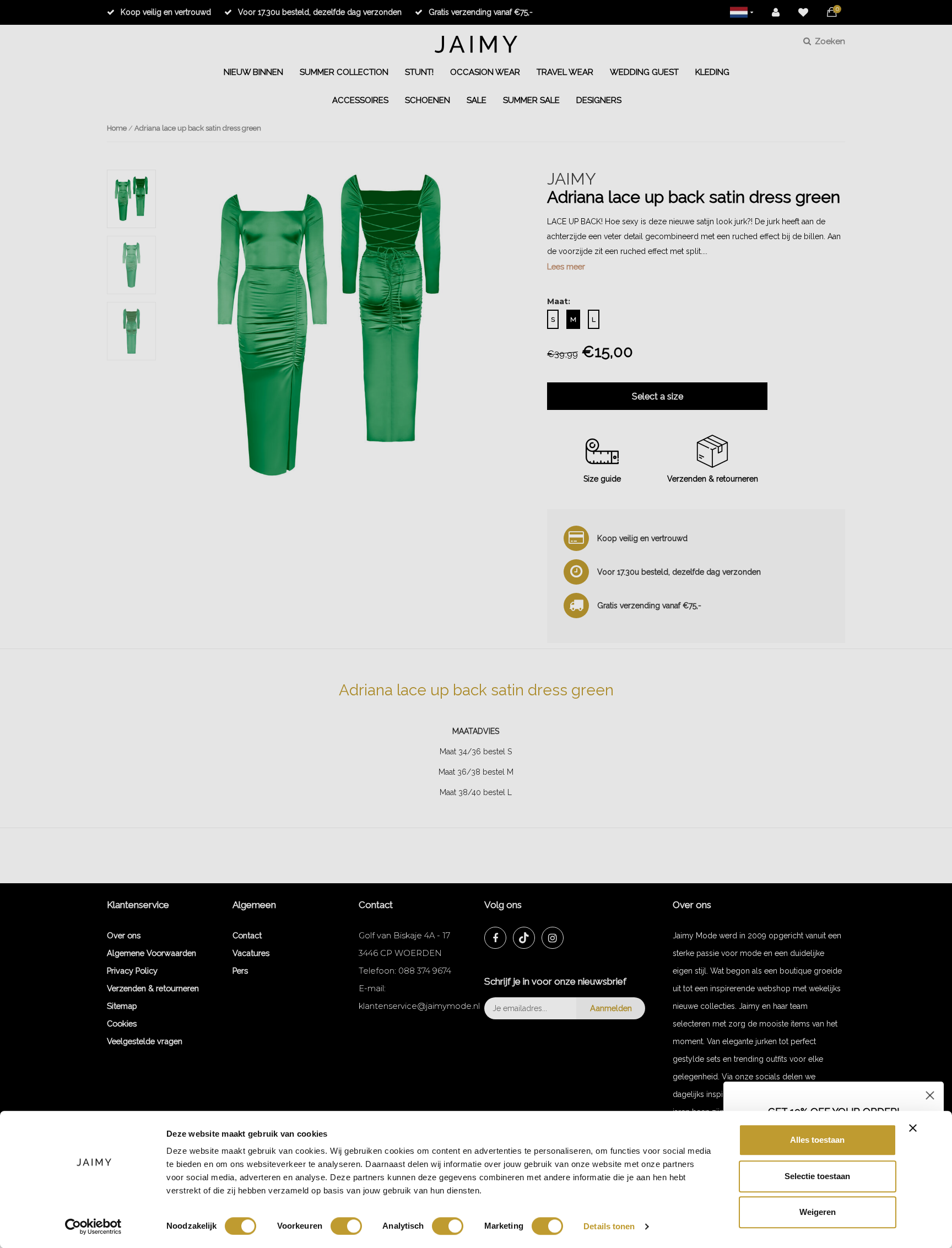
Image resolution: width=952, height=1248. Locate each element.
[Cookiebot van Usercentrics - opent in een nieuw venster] (93, 1226)
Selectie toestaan (817, 1176)
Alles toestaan (817, 1139)
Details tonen (609, 1226)
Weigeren (817, 1212)
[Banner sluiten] (913, 1128)
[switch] (346, 1226)
